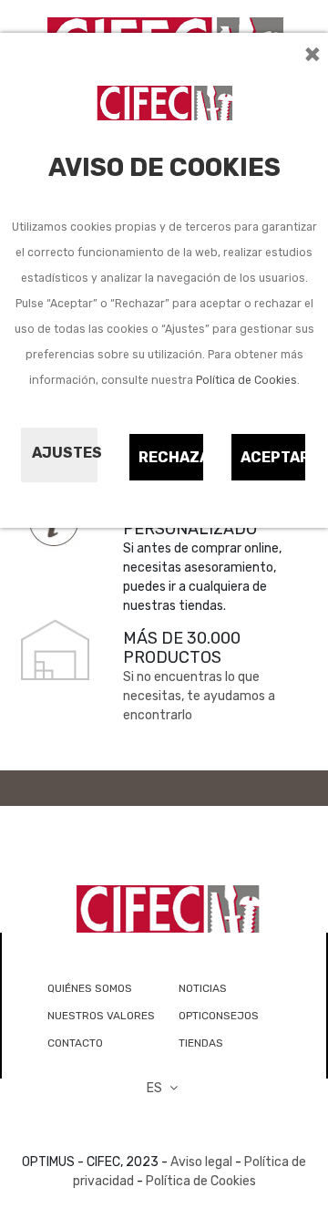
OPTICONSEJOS (219, 1015)
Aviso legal (201, 1162)
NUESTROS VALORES (101, 1015)
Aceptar (274, 457)
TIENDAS (201, 1043)
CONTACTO (75, 1043)
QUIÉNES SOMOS (89, 988)
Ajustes (64, 452)
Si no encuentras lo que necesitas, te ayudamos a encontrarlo (199, 696)
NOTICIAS (203, 988)
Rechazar (171, 457)
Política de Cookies (246, 380)
